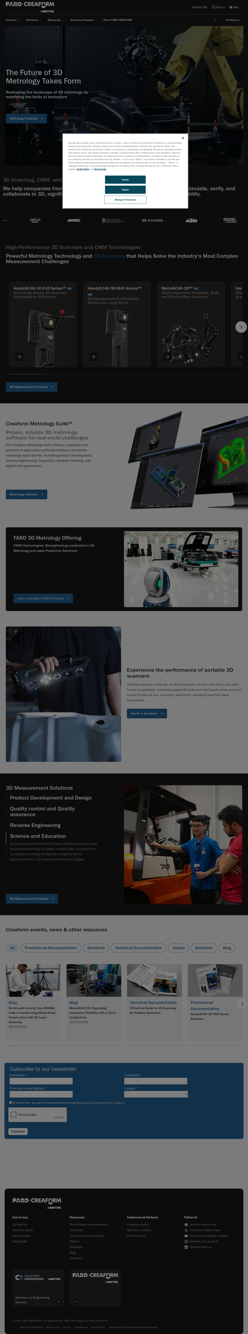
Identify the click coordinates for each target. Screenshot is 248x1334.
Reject (125, 189)
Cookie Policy (83, 169)
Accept (125, 179)
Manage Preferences (125, 199)
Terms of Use (100, 169)
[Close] (183, 138)
